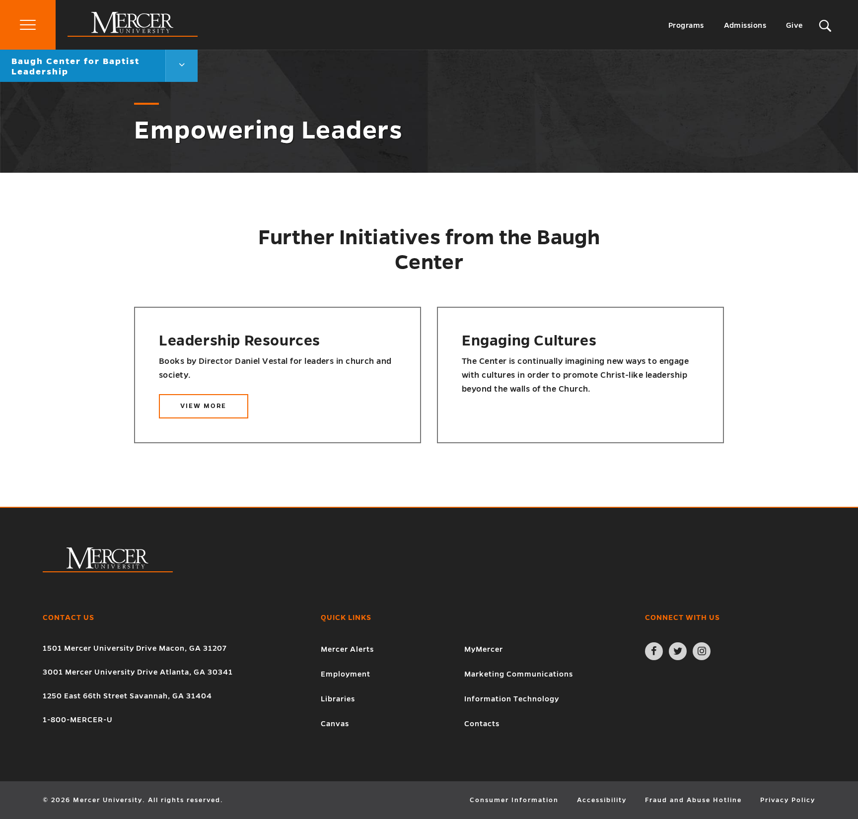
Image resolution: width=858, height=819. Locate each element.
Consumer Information (514, 800)
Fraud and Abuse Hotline (693, 800)
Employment (345, 674)
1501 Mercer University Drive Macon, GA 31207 (135, 648)
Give (794, 25)
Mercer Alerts (347, 649)
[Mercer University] (133, 34)
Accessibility (602, 800)
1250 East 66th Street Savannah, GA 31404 (127, 696)
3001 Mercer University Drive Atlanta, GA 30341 (138, 672)
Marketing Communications (518, 674)
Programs (686, 25)
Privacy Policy (787, 800)
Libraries (338, 699)
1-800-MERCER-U (78, 720)
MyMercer (483, 649)
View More (214, 410)
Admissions (745, 25)
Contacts (482, 724)
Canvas (335, 724)
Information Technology (511, 699)
